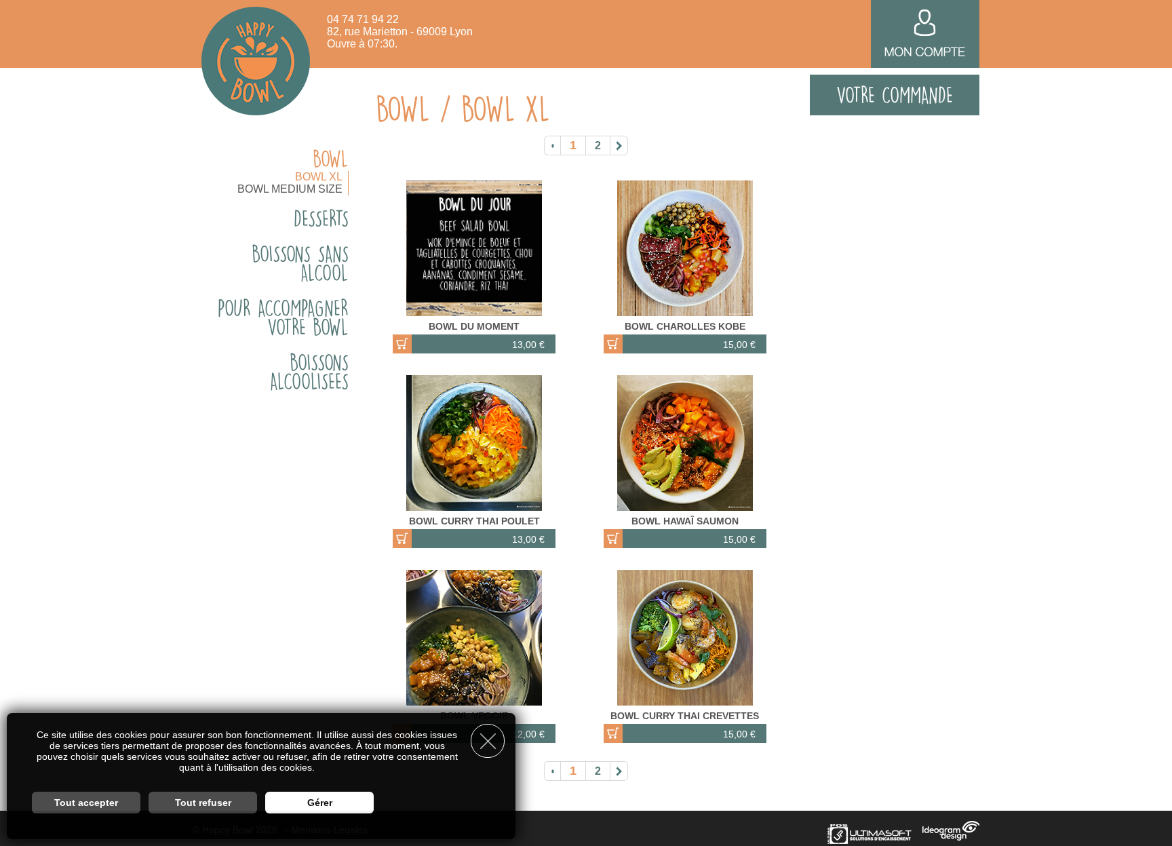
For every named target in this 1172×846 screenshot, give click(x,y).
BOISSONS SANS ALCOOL (300, 263)
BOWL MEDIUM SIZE (290, 189)
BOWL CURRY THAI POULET (474, 521)
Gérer (319, 802)
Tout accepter (86, 802)
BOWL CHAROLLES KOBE (685, 326)
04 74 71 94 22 (363, 19)
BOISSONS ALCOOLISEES (309, 372)
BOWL (331, 158)
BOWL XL (319, 176)
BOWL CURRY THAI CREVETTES (684, 715)
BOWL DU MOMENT (474, 326)
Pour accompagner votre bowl (283, 318)
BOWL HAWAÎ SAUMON (685, 521)
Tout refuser (203, 802)
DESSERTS (321, 218)
